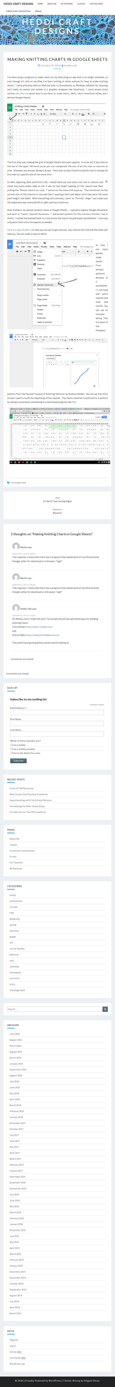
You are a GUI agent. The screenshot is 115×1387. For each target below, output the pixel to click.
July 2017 (14, 1135)
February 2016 (17, 1218)
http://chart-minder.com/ (39, 626)
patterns (14, 954)
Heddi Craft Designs (18, 4)
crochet (14, 906)
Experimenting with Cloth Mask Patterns (31, 800)
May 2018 (14, 1093)
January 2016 (16, 1224)
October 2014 (16, 1283)
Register (14, 1339)
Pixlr (74, 401)
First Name (15, 719)
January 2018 (16, 1117)
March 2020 (15, 1045)
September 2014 (18, 1289)
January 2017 (16, 1170)
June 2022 (15, 1033)
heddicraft (70, 65)
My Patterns (67, 3)
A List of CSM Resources (22, 788)
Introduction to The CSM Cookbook (28, 811)
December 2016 (17, 1176)
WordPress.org (17, 1363)
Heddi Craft (25, 608)
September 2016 (18, 1188)
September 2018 (18, 1069)
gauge (13, 936)
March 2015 (15, 1253)
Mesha (23, 547)
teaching (14, 966)
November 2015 (18, 1230)
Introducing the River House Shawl (27, 806)
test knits (15, 978)
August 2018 (16, 1075)
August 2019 (16, 1051)
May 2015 (14, 1241)
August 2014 (16, 1295)
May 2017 (14, 1146)
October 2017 (16, 1129)
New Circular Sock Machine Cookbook (29, 794)
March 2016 (15, 1212)
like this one (22, 93)
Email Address (18, 708)
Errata (38, 11)
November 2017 (18, 1123)
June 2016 (15, 1200)
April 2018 (15, 1099)
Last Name (15, 730)
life (11, 942)
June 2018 (15, 1087)
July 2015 (14, 1236)
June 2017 (15, 1140)
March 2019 (15, 1057)
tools (12, 984)
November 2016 (18, 1182)
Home (40, 3)
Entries (15, 1351)
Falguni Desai (91, 1380)
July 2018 (14, 1081)
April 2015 (15, 1247)
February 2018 (17, 1111)
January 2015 (16, 1265)
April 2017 (15, 1152)
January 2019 (16, 1063)
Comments (17, 1357)
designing (15, 918)
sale (12, 960)
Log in (13, 1345)
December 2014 (17, 1271)
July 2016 (14, 1194)
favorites (14, 930)
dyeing (13, 924)
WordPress (55, 1380)
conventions (16, 900)
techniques (15, 972)
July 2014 (14, 1301)
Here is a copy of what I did (20, 229)
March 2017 (15, 1158)
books (13, 895)
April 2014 (15, 1307)
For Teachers (96, 3)
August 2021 (16, 1039)
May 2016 (14, 1206)
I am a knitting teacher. (23, 749)
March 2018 (15, 1105)
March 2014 (15, 1313)
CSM (12, 912)
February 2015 (17, 1259)
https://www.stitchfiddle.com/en (42, 635)
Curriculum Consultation (18, 11)
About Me (51, 3)
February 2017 (17, 1164)
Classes (81, 3)
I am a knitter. (19, 745)
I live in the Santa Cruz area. (26, 753)
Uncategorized (18, 482)
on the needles (17, 948)
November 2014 (18, 1277)
